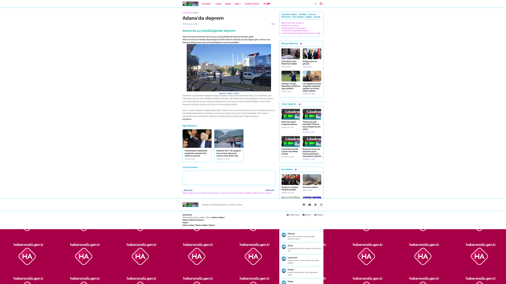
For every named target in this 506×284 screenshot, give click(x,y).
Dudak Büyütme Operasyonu (293, 28)
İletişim (308, 215)
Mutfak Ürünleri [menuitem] (252, 4)
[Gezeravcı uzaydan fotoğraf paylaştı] (290, 179)
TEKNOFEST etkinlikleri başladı (294, 31)
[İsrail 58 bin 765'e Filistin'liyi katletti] (290, 53)
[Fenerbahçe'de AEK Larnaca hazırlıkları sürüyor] (290, 141)
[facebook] (304, 204)
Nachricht (194, 217)
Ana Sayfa (187, 13)
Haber (195, 13)
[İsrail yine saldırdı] (312, 179)
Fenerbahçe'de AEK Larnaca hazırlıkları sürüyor (289, 151)
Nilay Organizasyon (191, 193)
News (208, 217)
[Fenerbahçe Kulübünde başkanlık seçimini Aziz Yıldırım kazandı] (197, 138)
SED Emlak (238, 193)
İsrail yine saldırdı (310, 187)
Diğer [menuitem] (237, 4)
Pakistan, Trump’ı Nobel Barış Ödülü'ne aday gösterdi (290, 86)
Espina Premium (196, 220)
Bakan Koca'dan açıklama (292, 23)
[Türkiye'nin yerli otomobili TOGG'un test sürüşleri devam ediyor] (312, 114)
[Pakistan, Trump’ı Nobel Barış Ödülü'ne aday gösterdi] (290, 76)
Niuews (186, 217)
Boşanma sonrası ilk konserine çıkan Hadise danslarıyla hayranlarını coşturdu (312, 152)
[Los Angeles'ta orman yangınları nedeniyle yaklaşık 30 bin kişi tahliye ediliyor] (312, 76)
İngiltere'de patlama (290, 25)
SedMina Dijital (251, 193)
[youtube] (309, 204)
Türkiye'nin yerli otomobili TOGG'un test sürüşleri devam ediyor (311, 125)
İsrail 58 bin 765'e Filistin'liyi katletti (289, 62)
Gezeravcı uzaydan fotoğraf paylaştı (289, 188)
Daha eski (270, 190)
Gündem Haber (235, 205)
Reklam (320, 215)
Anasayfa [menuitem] (206, 4)
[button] (315, 3)
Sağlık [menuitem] (228, 4)
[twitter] (315, 204)
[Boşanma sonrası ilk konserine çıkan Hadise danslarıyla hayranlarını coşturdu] (312, 141)
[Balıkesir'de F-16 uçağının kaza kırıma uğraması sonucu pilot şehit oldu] (228, 138)
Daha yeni (188, 190)
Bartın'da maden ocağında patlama (289, 123)
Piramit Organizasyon (210, 193)
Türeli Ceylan (226, 193)
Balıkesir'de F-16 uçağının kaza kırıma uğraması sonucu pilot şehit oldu (228, 153)
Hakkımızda (294, 215)
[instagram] (321, 204)
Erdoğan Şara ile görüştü (310, 62)
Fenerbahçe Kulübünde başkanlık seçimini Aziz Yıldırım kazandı (196, 153)
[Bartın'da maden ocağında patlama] (290, 114)
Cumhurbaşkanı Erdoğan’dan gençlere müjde (300, 33)
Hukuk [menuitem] (219, 4)
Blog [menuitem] (265, 4)
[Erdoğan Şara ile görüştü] (312, 53)
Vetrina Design (265, 193)
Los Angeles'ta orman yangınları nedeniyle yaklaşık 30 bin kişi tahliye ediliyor (312, 87)
